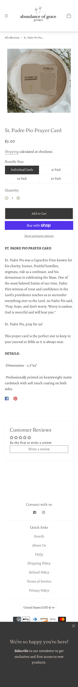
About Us (39, 545)
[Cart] (68, 15)
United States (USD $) (37, 607)
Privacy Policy (39, 590)
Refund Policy (39, 572)
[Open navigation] (9, 16)
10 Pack (56, 169)
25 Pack (22, 178)
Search (39, 536)
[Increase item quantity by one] (18, 198)
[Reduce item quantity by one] (6, 198)
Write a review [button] (39, 449)
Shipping (12, 151)
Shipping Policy (39, 563)
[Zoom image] (39, 81)
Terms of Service (39, 581)
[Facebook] (6, 398)
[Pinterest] (15, 398)
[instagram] (43, 512)
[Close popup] (73, 626)
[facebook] (34, 512)
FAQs (39, 554)
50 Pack (56, 178)
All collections (12, 37)
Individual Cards (22, 169)
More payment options (39, 236)
